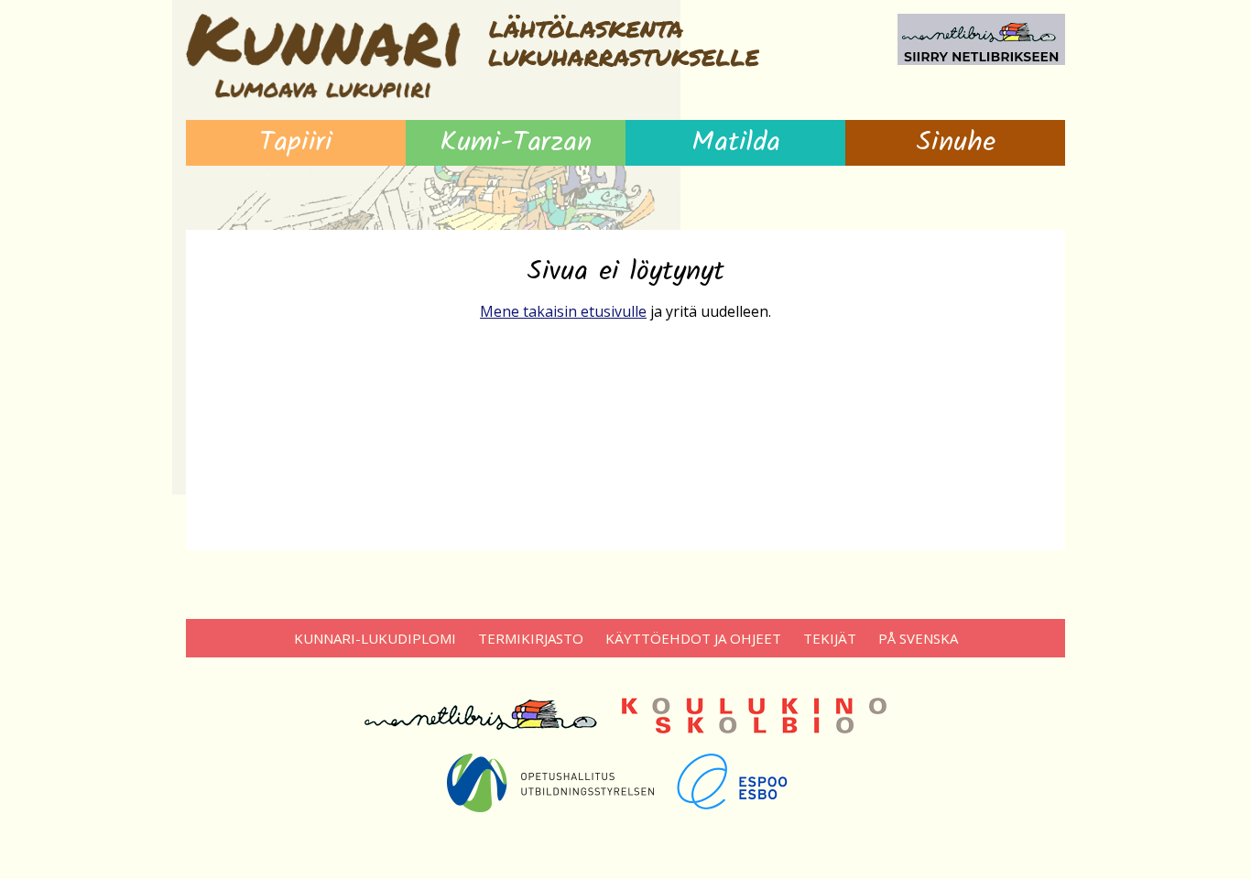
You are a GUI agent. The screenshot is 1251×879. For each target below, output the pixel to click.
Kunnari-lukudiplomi (375, 638)
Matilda (735, 143)
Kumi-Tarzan (516, 143)
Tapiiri (295, 143)
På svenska (918, 638)
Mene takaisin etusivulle (563, 311)
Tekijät (829, 638)
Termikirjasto (530, 638)
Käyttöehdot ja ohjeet (693, 638)
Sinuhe (955, 143)
